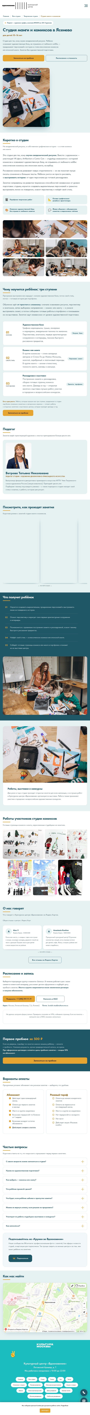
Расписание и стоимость (66, 58)
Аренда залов (66, 1390)
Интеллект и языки (19, 1385)
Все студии (32, 1379)
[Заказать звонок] (83, 1392)
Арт (61, 1379)
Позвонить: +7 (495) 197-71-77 (18, 999)
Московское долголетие (53, 1385)
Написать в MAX (50, 999)
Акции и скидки (71, 1385)
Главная (20, 1379)
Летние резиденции (35, 1396)
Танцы (52, 1379)
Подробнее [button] (64, 1405)
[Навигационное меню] (86, 6)
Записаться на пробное (23, 58)
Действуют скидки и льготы (24, 1127)
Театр (69, 1379)
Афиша (21, 1390)
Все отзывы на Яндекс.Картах (45, 960)
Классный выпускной (34, 1390)
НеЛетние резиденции (53, 1396)
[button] (45, 229)
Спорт (43, 1379)
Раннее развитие (35, 1385)
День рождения (51, 1390)
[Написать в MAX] (83, 1401)
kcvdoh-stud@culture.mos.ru (58, 1005)
